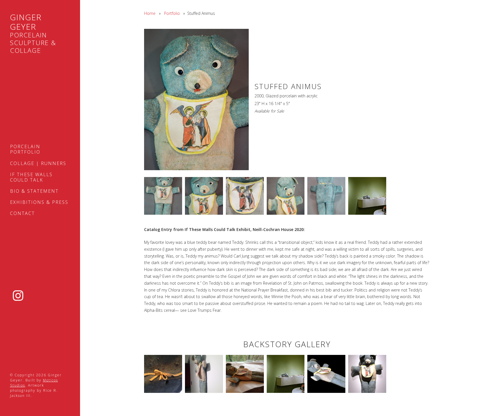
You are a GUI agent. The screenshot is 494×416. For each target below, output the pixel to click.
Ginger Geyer (33, 34)
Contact (22, 213)
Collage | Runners (38, 163)
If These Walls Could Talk (31, 177)
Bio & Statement (34, 191)
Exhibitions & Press (39, 202)
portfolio (172, 13)
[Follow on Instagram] (18, 296)
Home (150, 13)
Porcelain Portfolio (25, 149)
